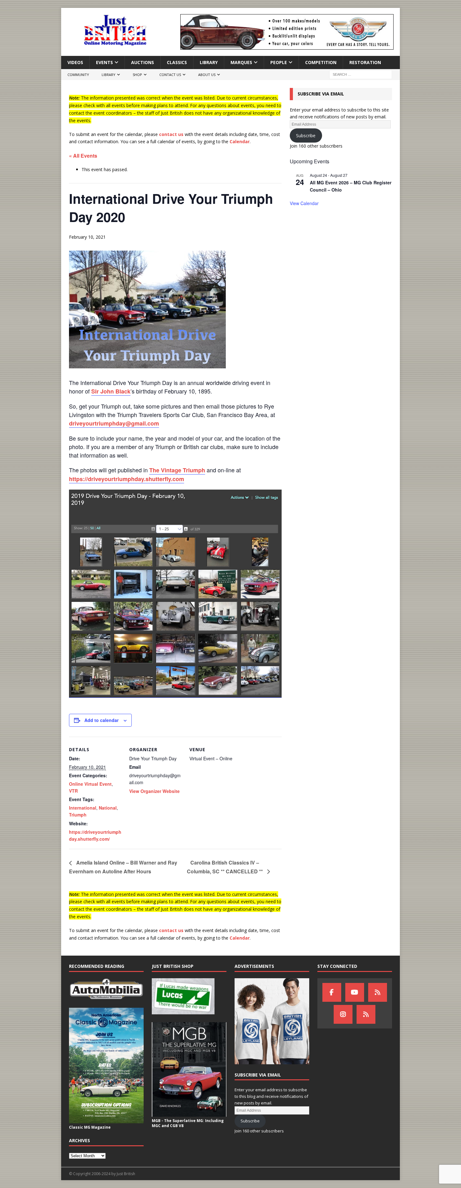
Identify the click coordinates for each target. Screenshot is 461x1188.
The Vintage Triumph (177, 470)
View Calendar (304, 203)
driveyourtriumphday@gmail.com (114, 423)
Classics (177, 62)
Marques (241, 62)
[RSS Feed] (366, 1014)
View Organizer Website (154, 791)
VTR (73, 791)
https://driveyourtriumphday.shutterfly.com (126, 479)
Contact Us (170, 74)
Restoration (365, 62)
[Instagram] (343, 1014)
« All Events (83, 155)
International (82, 808)
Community (78, 74)
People (278, 62)
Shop (137, 74)
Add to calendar (101, 720)
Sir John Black (110, 391)
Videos (75, 62)
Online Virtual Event (90, 784)
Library (209, 62)
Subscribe (305, 135)
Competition (320, 62)
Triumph (78, 814)
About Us (206, 74)
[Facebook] (331, 992)
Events (104, 62)
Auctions (142, 62)
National (108, 808)
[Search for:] (360, 74)
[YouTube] (354, 992)
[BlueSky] (377, 992)
